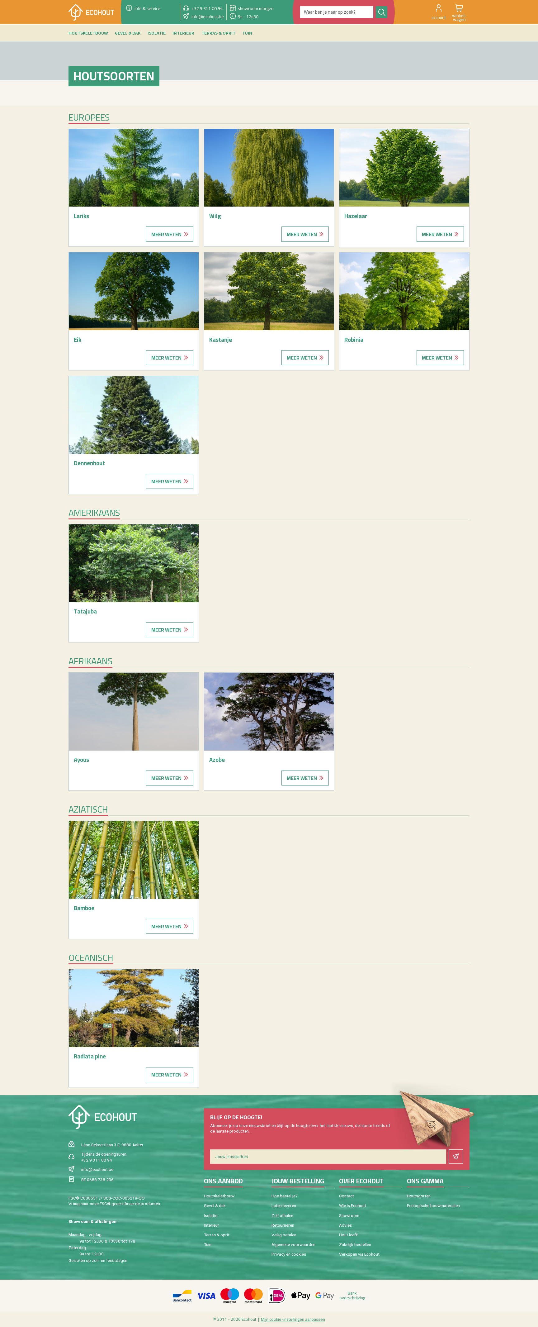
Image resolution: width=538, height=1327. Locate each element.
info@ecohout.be (97, 1169)
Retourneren (282, 1225)
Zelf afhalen (282, 1215)
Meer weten (166, 234)
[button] (438, 12)
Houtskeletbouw (219, 1195)
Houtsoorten (419, 1195)
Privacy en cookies (288, 1254)
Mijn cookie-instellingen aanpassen (293, 1319)
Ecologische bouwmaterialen (433, 1205)
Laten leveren (283, 1205)
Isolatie (210, 1215)
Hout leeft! (348, 1234)
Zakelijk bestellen (355, 1244)
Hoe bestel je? (284, 1195)
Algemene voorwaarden (293, 1244)
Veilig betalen (283, 1234)
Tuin (207, 1244)
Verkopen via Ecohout (359, 1254)
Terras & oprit (216, 1234)
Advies (345, 1225)
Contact (346, 1195)
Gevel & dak (215, 1205)
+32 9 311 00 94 (96, 1160)
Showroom (349, 1215)
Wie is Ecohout (352, 1205)
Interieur (211, 1225)
